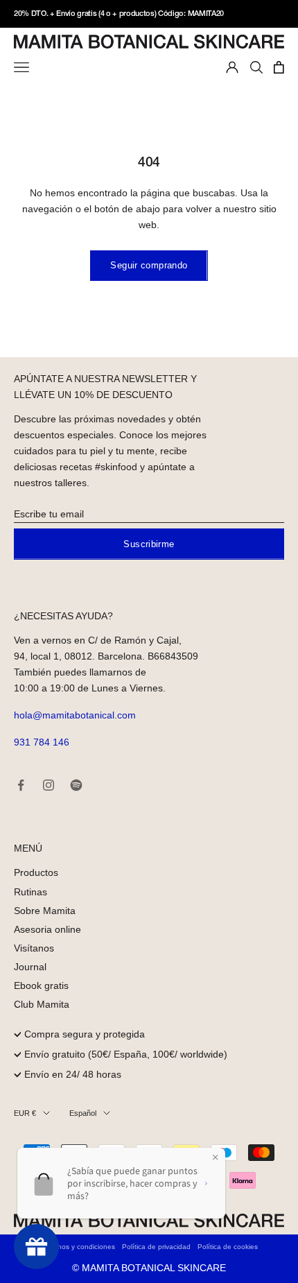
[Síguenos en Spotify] (76, 785)
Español (82, 1113)
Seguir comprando (148, 265)
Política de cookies (228, 1246)
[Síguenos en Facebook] (21, 785)
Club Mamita (41, 1004)
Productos (36, 872)
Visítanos (34, 948)
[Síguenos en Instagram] (48, 785)
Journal (30, 966)
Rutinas (30, 891)
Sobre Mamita (45, 910)
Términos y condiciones (77, 1246)
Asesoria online (47, 929)
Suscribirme (148, 544)
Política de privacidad (156, 1246)
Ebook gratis (41, 985)
